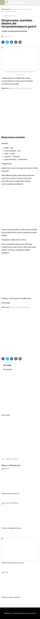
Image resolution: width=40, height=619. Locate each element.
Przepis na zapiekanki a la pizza (11, 528)
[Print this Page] (15, 42)
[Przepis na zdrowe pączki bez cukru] (20, 548)
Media (8, 415)
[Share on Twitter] (7, 42)
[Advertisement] (20, 112)
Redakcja (8, 36)
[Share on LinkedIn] (11, 42)
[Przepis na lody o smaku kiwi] (20, 479)
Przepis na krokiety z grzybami (10, 597)
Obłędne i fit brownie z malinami (21, 88)
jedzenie (8, 459)
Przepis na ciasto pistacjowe (19, 307)
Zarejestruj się (32, 2)
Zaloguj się (37, 2)
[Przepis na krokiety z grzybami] (20, 583)
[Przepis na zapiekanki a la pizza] (20, 514)
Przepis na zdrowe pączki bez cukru (12, 562)
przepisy (15, 459)
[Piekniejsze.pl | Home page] (16, 2)
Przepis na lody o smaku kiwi (10, 493)
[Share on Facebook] (3, 42)
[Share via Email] (20, 42)
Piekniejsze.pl (5, 9)
